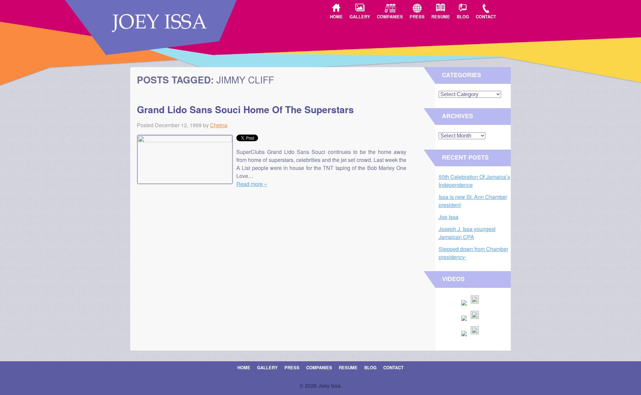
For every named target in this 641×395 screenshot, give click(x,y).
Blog (463, 17)
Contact (486, 17)
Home (336, 17)
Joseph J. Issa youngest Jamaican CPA (467, 233)
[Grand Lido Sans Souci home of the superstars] (186, 140)
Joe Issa (448, 217)
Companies (390, 17)
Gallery (360, 17)
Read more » (251, 184)
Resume (440, 17)
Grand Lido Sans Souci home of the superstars (245, 109)
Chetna (218, 125)
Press (417, 17)
